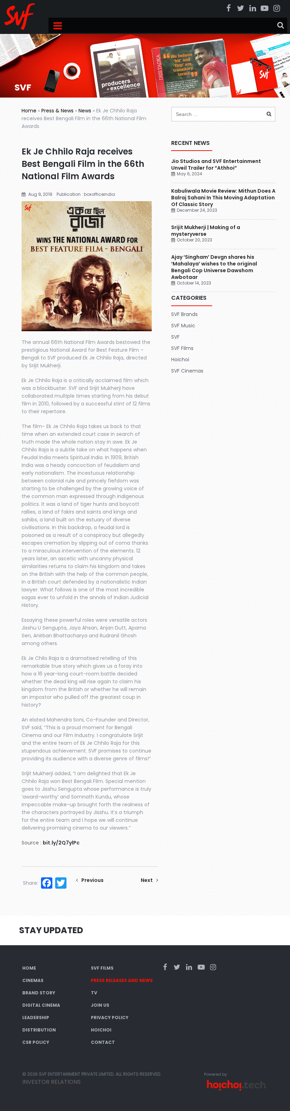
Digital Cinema (41, 1005)
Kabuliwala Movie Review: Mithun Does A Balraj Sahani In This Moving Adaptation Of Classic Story (223, 197)
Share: (30, 883)
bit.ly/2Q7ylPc (61, 842)
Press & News (57, 110)
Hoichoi (180, 359)
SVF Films (182, 348)
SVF (175, 336)
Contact (103, 1042)
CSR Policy (35, 1042)
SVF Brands (184, 314)
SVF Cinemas (187, 370)
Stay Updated (51, 930)
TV (94, 993)
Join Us (100, 1005)
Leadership (35, 1017)
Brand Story (38, 993)
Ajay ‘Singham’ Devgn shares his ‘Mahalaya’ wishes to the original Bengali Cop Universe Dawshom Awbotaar (214, 267)
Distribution (39, 1030)
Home (29, 110)
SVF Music (183, 325)
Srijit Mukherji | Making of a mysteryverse (205, 231)
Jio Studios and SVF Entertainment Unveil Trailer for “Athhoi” (216, 164)
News (85, 110)
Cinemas (33, 980)
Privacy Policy (109, 1017)
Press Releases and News (122, 980)
